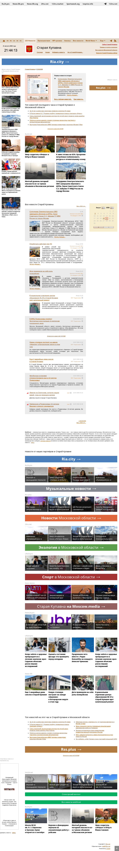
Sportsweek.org (73, 4)
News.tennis (30, 583)
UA (14, 40)
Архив (47, 52)
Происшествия (44, 41)
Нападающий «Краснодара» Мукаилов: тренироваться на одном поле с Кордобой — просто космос (9, 781)
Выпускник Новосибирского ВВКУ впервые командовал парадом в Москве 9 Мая (56, 124)
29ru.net (44, 4)
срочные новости (45, 440)
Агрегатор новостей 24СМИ (55, 128)
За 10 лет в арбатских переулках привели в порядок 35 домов (50, 111)
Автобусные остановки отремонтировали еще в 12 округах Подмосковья (43, 378)
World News (90, 41)
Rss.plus (28, 495)
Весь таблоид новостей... (63, 99)
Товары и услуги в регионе (108, 47)
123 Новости (30, 41)
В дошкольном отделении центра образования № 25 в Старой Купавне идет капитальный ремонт (44, 298)
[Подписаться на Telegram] (105, 4)
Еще (102, 41)
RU (11, 40)
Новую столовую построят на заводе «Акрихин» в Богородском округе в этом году (45, 344)
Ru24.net (28, 134)
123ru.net (113, 4)
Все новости (78, 41)
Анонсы (67, 41)
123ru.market (57, 4)
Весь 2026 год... (81, 206)
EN (7, 40)
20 (104, 218)
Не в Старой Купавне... (75, 52)
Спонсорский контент (71, 794)
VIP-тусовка (57, 41)
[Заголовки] (46, 98)
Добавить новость (58, 52)
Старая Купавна (30, 69)
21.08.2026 (39, 69)
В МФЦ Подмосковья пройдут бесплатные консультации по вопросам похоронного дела (45, 321)
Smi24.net (29, 772)
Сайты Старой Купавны (109, 44)
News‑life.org (32, 4)
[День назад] (98, 227)
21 (107, 218)
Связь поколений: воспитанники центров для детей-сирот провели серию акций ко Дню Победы (49, 729)
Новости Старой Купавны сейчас (106, 53)
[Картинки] (41, 98)
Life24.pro (29, 554)
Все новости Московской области (106, 50)
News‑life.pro (18, 4)
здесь (32, 442)
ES (20, 40)
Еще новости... (79, 99)
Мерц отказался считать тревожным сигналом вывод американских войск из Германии (93, 727)
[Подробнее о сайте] (37, 86)
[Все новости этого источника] (82, 215)
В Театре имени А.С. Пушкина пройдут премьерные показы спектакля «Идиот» (56, 113)
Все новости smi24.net (71, 802)
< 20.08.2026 (82, 421)
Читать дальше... (72, 95)
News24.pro (29, 613)
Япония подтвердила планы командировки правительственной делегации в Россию (90, 731)
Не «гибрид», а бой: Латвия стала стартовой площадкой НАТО (96, 739)
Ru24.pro (5, 4)
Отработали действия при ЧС (41, 244)
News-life (28, 674)
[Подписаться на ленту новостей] (115, 40)
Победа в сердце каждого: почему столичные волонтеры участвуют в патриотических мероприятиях (48, 734)
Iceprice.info (88, 4)
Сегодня (40, 52)
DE (17, 40)
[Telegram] (111, 40)
